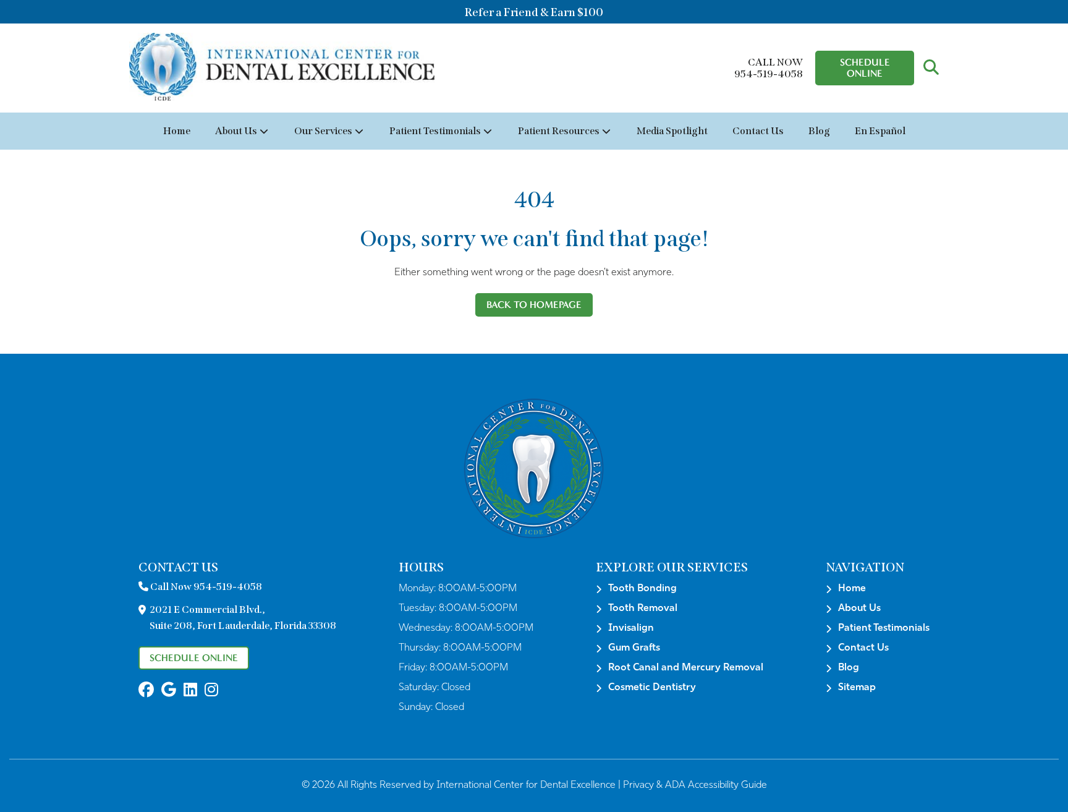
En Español (880, 131)
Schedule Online (865, 67)
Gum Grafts (634, 648)
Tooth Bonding (642, 589)
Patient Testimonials (435, 131)
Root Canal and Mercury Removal (685, 668)
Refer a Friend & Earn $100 (534, 12)
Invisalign (631, 628)
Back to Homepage (534, 304)
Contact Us (758, 131)
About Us (236, 131)
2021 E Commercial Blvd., (243, 617)
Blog (819, 131)
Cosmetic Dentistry (652, 688)
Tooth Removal (642, 608)
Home (176, 131)
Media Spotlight (672, 131)
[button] (931, 68)
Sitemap (857, 688)
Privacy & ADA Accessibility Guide (695, 785)
